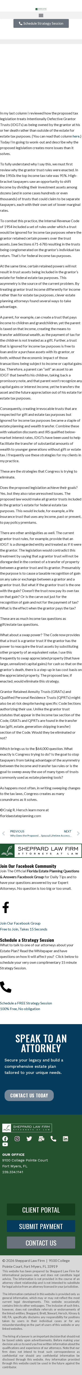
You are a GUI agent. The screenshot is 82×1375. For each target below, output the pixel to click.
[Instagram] (17, 1139)
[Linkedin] (65, 1139)
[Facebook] (5, 1139)
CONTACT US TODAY (29, 1095)
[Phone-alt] (53, 1139)
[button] (41, 15)
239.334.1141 (12, 1172)
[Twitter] (29, 1139)
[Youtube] (5, 1144)
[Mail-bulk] (41, 1139)
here (76, 136)
